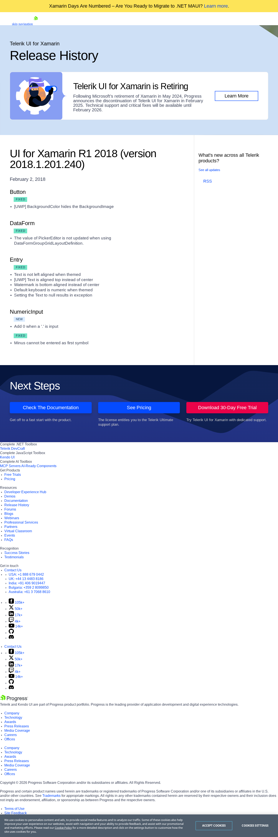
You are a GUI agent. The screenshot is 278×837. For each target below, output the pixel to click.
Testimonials (14, 557)
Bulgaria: (29, 587)
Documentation (16, 501)
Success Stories (16, 553)
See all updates (209, 170)
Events (9, 535)
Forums (10, 509)
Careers (10, 735)
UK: (26, 579)
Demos (9, 496)
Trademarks (51, 795)
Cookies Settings (255, 825)
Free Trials (12, 474)
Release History (16, 505)
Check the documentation (51, 407)
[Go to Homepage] (36, 24)
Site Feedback (15, 813)
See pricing (139, 407)
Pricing (9, 479)
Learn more (216, 6)
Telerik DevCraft (12, 448)
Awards (10, 722)
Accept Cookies (214, 825)
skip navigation (22, 24)
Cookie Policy (63, 828)
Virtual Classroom (18, 531)
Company (11, 713)
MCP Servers (10, 466)
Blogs (8, 514)
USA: (26, 574)
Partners (10, 527)
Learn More (236, 96)
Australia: (29, 592)
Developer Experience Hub (25, 492)
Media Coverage (17, 730)
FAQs (8, 540)
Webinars (11, 518)
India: (27, 583)
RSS (207, 181)
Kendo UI (7, 457)
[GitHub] (11, 632)
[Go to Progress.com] (14, 700)
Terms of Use (14, 809)
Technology (13, 717)
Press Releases (16, 726)
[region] (139, 825)
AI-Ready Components (38, 466)
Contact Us (13, 570)
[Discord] (11, 638)
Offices (9, 739)
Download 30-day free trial (227, 407)
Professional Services (21, 522)
